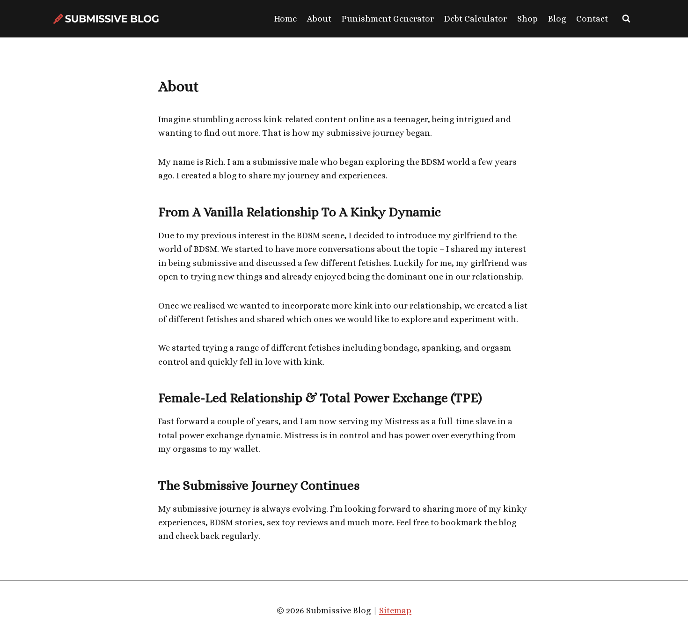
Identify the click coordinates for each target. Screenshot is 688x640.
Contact (592, 18)
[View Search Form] (626, 18)
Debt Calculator (475, 18)
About (319, 18)
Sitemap (395, 610)
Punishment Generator (388, 18)
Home (285, 18)
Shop (527, 18)
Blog (557, 18)
